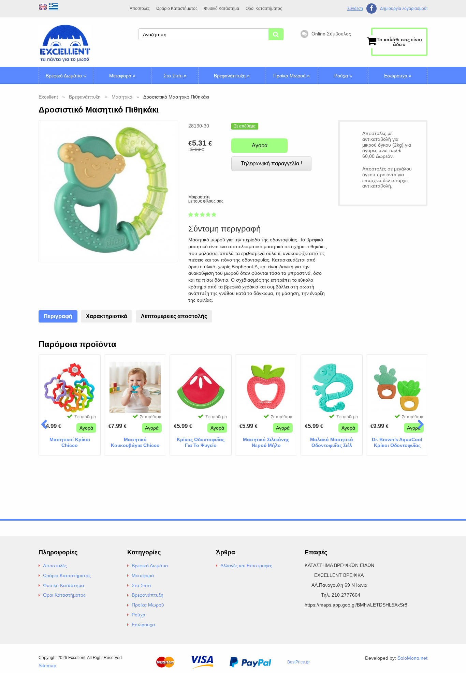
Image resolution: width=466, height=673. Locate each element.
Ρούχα (343, 75)
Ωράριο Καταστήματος (177, 8)
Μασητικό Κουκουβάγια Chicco (135, 442)
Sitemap (47, 665)
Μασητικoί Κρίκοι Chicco (69, 442)
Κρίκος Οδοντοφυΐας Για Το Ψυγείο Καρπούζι (200, 442)
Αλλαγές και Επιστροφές (246, 565)
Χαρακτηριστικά (106, 316)
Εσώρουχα (397, 75)
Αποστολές (140, 8)
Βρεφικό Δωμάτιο (66, 75)
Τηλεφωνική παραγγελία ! (271, 163)
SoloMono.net (412, 658)
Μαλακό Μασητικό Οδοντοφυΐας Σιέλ (331, 442)
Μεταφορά (122, 75)
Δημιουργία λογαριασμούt (403, 8)
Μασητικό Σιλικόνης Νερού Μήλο (266, 442)
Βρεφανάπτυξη (232, 75)
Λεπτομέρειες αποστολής (174, 316)
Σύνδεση (355, 8)
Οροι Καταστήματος (264, 8)
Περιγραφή (58, 316)
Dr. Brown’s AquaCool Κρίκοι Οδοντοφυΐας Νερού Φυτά (397, 442)
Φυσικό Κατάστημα (221, 8)
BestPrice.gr (298, 662)
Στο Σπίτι (175, 75)
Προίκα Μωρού (291, 75)
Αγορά (259, 145)
